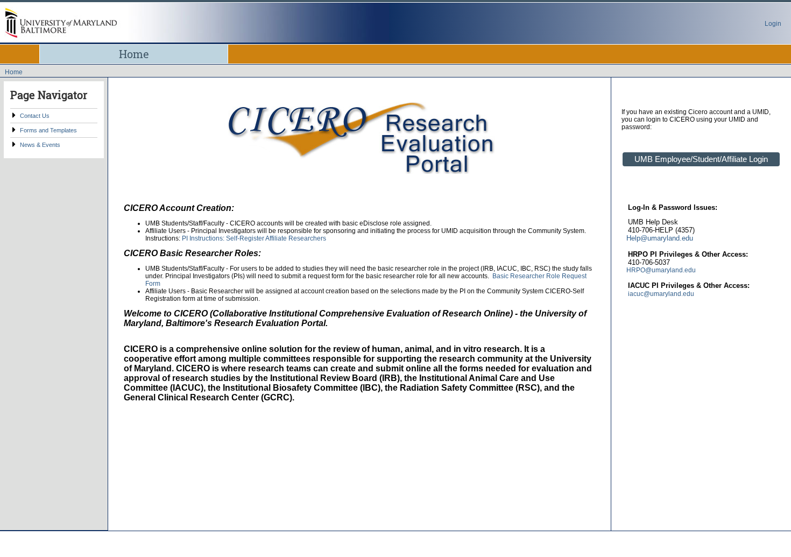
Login (773, 23)
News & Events (40, 145)
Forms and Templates (48, 130)
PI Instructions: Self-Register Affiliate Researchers (254, 238)
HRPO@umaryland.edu (661, 270)
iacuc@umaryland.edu (661, 294)
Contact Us (35, 115)
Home (134, 54)
